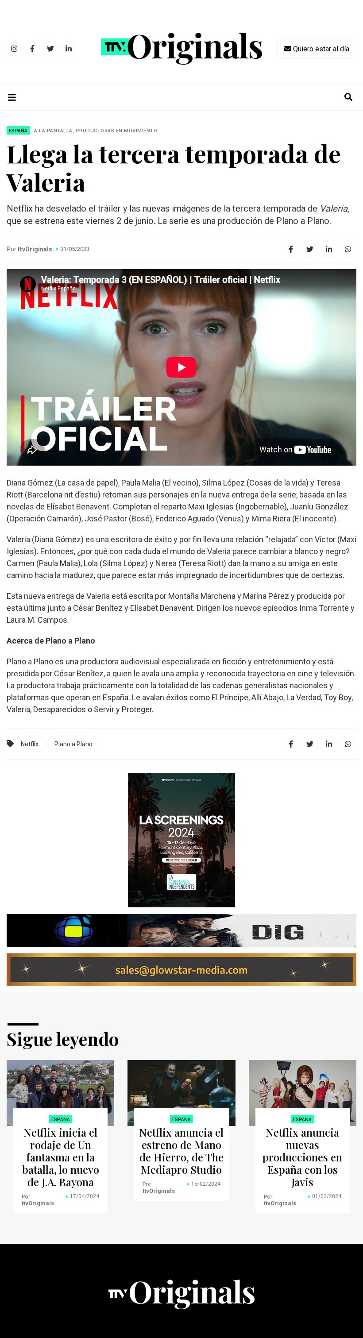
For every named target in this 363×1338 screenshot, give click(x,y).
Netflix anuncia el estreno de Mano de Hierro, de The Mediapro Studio (181, 1150)
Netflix (30, 744)
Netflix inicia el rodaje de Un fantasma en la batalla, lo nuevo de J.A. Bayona (60, 1157)
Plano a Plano (73, 744)
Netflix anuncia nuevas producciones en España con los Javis (302, 1157)
